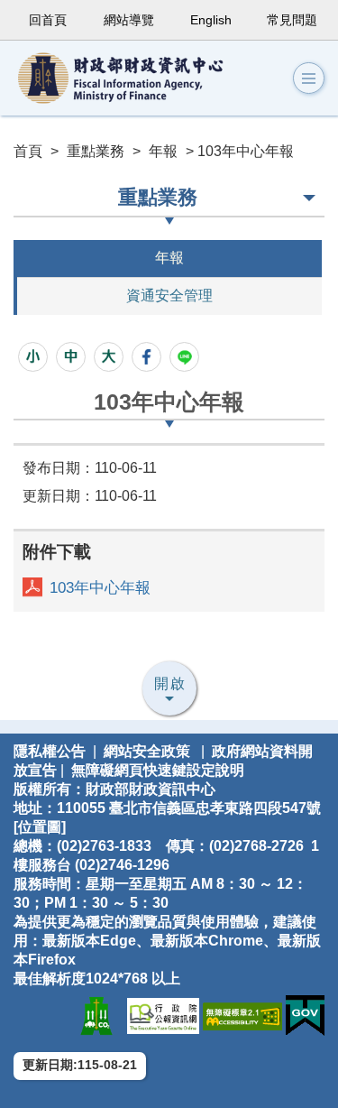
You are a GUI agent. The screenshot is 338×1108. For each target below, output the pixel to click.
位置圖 (39, 827)
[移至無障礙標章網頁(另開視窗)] (242, 1015)
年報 (163, 151)
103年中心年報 (100, 587)
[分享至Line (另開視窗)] (184, 357)
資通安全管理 (169, 295)
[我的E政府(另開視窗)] (305, 1015)
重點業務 (95, 151)
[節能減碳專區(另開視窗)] (96, 1015)
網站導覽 (129, 20)
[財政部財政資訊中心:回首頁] (135, 78)
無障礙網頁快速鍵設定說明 (157, 770)
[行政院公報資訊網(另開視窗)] (163, 1015)
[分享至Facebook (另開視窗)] (146, 357)
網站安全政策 (147, 751)
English (211, 20)
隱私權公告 (50, 751)
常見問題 (292, 20)
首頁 (28, 151)
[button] (308, 78)
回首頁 (48, 20)
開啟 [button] (170, 683)
